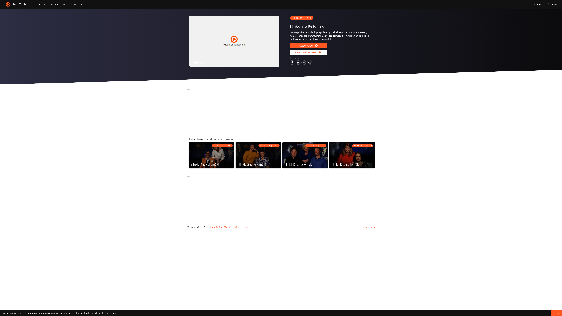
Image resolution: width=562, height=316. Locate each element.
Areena (54, 4)
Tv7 (82, 4)
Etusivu (42, 4)
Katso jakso (306, 45)
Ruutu (73, 4)
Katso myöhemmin (306, 52)
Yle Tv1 (199, 63)
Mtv (64, 4)
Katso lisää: (211, 139)
